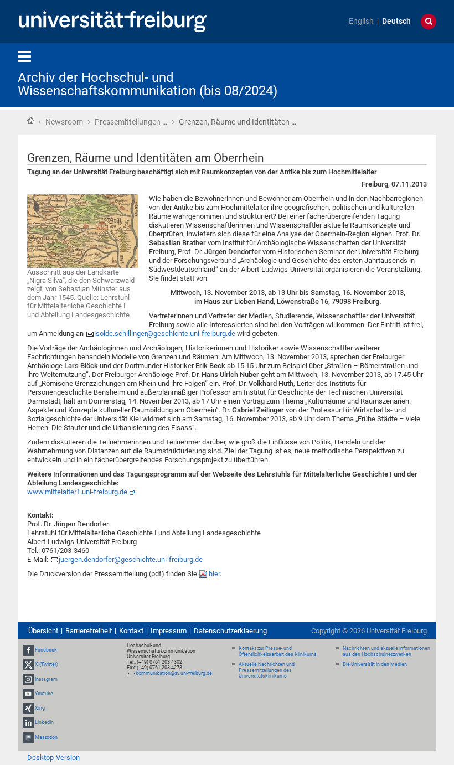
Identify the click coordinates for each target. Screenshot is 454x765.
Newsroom (64, 121)
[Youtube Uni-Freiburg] (28, 693)
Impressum (169, 631)
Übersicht (43, 631)
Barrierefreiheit (88, 631)
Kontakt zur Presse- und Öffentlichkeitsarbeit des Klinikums (278, 651)
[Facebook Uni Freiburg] (28, 650)
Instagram (46, 679)
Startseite (30, 121)
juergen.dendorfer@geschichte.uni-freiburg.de (131, 559)
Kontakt (131, 631)
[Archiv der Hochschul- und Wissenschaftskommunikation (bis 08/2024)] (382, 74)
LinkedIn (44, 722)
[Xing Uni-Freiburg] (28, 708)
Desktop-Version (53, 757)
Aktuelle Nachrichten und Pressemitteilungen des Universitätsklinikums (267, 670)
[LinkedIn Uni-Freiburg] (28, 722)
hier (214, 574)
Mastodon (46, 737)
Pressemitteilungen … (131, 121)
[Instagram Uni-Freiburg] (28, 679)
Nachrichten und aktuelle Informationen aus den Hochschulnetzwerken (386, 651)
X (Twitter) (46, 665)
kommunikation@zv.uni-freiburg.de (174, 673)
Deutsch (396, 21)
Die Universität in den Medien (375, 664)
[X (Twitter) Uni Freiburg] (28, 665)
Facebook (46, 650)
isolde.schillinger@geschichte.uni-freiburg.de (164, 333)
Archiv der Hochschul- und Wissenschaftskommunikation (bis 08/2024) (147, 84)
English (361, 21)
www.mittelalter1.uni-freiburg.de (77, 492)
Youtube (44, 693)
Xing (40, 708)
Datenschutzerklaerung (230, 631)
